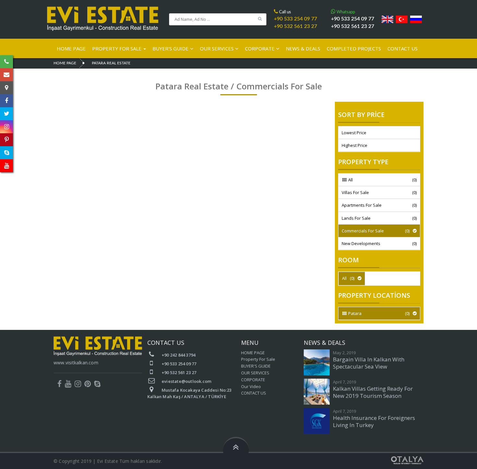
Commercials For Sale (376, 231)
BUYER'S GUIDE (171, 48)
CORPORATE (260, 48)
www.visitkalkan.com (76, 362)
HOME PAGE (71, 48)
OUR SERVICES (217, 48)
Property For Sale (117, 48)
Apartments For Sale (379, 205)
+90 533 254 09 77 (352, 18)
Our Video (251, 386)
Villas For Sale (379, 192)
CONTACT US (402, 48)
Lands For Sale (379, 218)
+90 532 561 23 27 (352, 26)
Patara (378, 313)
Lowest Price (354, 133)
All (382, 180)
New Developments (379, 243)
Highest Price (354, 145)
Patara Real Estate (111, 63)
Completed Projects (354, 48)
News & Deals (303, 48)
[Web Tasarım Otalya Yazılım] (407, 459)
